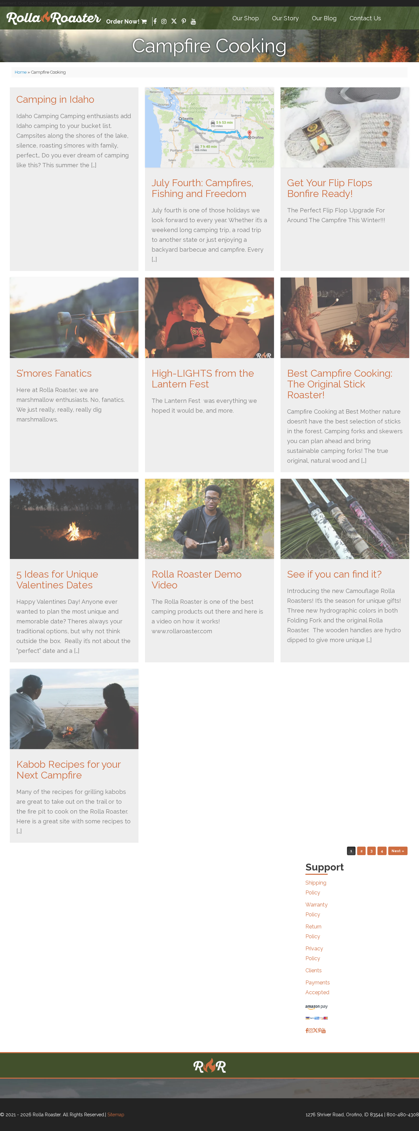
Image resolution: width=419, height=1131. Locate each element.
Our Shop (245, 18)
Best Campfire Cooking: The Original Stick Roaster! (339, 384)
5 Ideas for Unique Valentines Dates (57, 579)
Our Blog (324, 18)
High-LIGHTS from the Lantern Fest (203, 379)
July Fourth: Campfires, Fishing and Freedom (202, 188)
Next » (398, 851)
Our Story (285, 18)
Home (21, 72)
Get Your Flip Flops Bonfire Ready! (329, 188)
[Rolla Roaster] (54, 18)
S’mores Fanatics (54, 373)
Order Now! (122, 21)
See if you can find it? (334, 574)
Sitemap (115, 1114)
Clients (313, 970)
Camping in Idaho (55, 99)
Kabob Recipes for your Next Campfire (68, 770)
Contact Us (365, 18)
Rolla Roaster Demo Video (197, 579)
